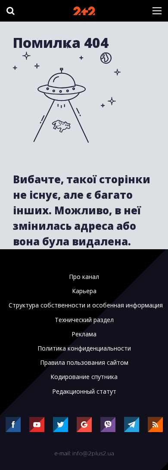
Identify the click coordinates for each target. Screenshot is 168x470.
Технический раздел (84, 320)
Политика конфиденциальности (84, 348)
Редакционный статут (84, 391)
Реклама (84, 334)
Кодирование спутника (84, 377)
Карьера (84, 291)
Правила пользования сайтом (84, 363)
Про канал (84, 277)
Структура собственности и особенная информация (86, 305)
